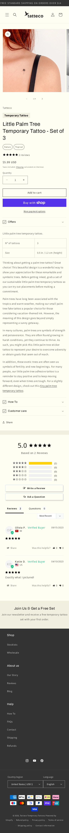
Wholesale (13, 652)
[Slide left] (27, 99)
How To (11, 713)
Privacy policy (38, 820)
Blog (9, 691)
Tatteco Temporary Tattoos (32, 815)
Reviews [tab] (12, 508)
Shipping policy (25, 825)
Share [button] (9, 422)
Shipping (20, 167)
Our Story (12, 675)
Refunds (11, 745)
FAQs (10, 721)
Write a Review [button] (36, 488)
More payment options (34, 211)
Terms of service (55, 820)
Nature (7, 147)
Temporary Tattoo (16, 115)
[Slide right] (42, 99)
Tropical (19, 147)
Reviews (11, 683)
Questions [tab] (35, 508)
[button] (7, 15)
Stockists (12, 644)
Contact (11, 729)
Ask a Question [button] (36, 496)
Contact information (45, 825)
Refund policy (22, 820)
